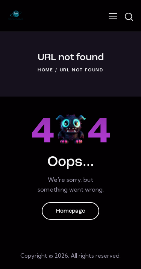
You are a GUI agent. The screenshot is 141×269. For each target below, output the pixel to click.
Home (45, 70)
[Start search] (128, 17)
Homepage (70, 211)
